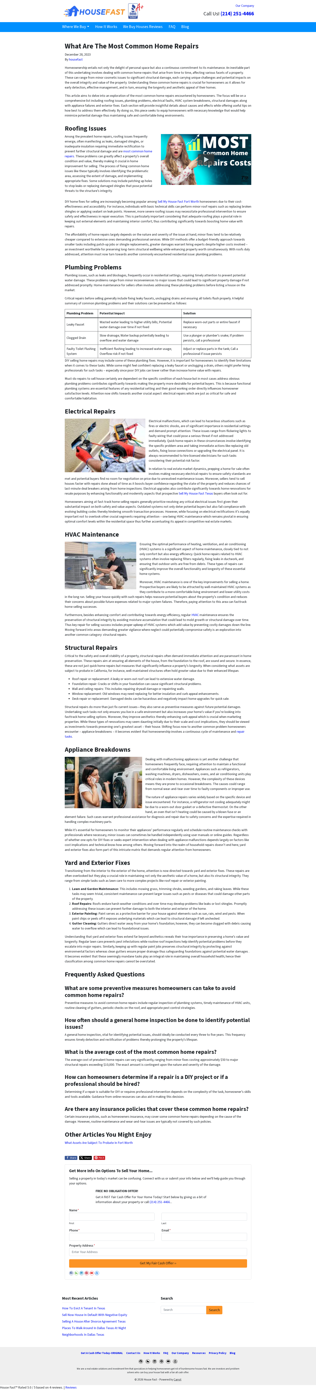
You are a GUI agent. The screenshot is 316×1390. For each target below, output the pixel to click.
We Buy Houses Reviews (143, 27)
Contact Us (133, 1353)
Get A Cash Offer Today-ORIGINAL (102, 1353)
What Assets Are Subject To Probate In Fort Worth (99, 1143)
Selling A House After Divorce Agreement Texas (94, 1321)
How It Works (106, 27)
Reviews (71, 1387)
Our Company (245, 5)
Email (166, 1230)
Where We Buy (74, 27)
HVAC (195, 615)
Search (214, 1310)
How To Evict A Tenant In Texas (83, 1308)
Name (74, 1210)
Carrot (177, 1380)
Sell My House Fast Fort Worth (178, 201)
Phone (74, 1230)
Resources (199, 1353)
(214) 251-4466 (237, 14)
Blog (185, 27)
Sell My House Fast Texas (196, 493)
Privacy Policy (217, 1353)
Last (163, 1223)
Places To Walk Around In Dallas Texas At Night (94, 1328)
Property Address (82, 1245)
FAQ (172, 27)
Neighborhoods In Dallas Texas (83, 1334)
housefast (76, 59)
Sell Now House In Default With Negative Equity (94, 1315)
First (71, 1223)
